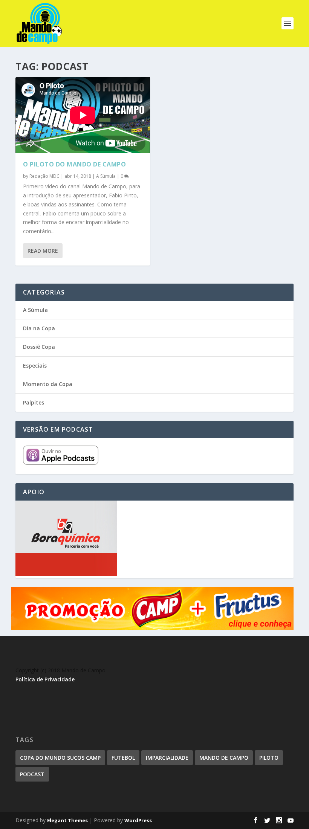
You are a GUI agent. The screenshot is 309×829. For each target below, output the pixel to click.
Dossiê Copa (39, 346)
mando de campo (223, 757)
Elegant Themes (67, 820)
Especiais (35, 365)
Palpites (33, 402)
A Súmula (106, 176)
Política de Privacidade (45, 679)
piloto (268, 757)
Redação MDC (44, 176)
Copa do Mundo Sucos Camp (60, 757)
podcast (32, 774)
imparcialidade (167, 757)
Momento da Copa (47, 384)
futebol (123, 757)
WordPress (138, 820)
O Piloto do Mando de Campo (74, 164)
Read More (43, 250)
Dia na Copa (39, 328)
